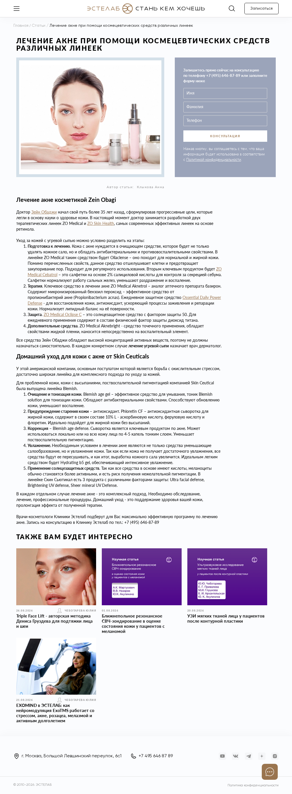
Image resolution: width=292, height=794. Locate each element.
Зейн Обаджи (44, 212)
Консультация (225, 136)
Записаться (261, 9)
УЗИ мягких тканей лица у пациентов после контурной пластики (226, 618)
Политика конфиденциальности (253, 785)
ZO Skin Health (100, 223)
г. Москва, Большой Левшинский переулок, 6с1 (71, 756)
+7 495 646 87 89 (156, 756)
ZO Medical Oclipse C (63, 314)
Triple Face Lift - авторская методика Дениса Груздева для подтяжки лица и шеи (54, 621)
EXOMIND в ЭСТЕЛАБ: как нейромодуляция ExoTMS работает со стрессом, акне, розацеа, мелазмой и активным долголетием (55, 713)
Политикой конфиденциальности (213, 159)
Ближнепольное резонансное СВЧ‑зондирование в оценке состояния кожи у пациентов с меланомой (133, 623)
